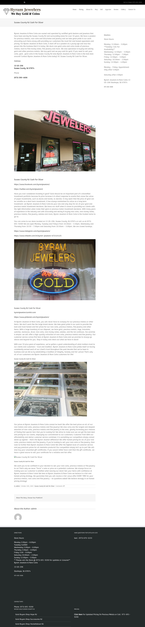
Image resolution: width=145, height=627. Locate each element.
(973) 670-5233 (85, 538)
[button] (138, 9)
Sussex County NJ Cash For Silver (44, 486)
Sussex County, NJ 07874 (24, 68)
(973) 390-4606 (20, 78)
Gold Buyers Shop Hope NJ (26, 614)
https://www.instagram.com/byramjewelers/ (32, 231)
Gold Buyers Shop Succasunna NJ (28, 619)
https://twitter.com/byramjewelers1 (28, 189)
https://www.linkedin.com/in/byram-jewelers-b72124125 (37, 236)
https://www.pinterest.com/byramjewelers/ (31, 317)
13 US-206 (18, 66)
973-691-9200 (108, 87)
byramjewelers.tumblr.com (25, 312)
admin (18, 486)
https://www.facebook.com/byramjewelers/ (32, 184)
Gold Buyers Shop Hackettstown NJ (29, 624)
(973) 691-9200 (42, 560)
